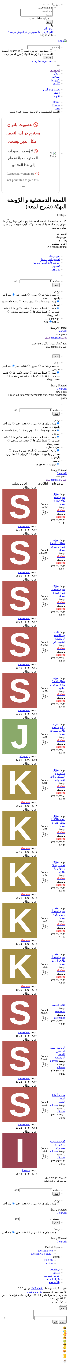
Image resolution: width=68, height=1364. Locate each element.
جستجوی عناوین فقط (36, 50)
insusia (26, 1170)
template (56, 337)
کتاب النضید (58, 1004)
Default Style (45, 1250)
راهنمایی (55, 1269)
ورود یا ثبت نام (51, 4)
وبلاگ (56, 73)
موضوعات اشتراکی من (46, 262)
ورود (49, 21)
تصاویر (56, 265)
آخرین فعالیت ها (50, 259)
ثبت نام (48, 28)
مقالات (56, 76)
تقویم (57, 96)
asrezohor (60, 1011)
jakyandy (25, 756)
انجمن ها (55, 70)
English (48, 1259)
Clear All (62, 330)
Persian (49, 1263)
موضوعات (54, 256)
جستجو (47, 57)
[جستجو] (58, 65)
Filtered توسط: (58, 327)
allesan (54, 1060)
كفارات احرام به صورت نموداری (57, 1144)
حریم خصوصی (51, 1275)
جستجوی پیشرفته (42, 61)
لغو (55, 1321)
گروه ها (55, 80)
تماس (56, 1272)
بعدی (48, 337)
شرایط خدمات (51, 1279)
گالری (56, 83)
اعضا (57, 92)
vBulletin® (37, 1288)
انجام (62, 1308)
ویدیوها (56, 269)
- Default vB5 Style (42, 1253)
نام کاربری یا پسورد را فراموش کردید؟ (30, 31)
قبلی (64, 337)
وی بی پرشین (35, 1291)
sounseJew (24, 526)
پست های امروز (50, 89)
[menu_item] (34, 1328)
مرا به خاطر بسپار (38, 18)
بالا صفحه (54, 1282)
